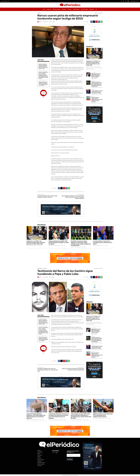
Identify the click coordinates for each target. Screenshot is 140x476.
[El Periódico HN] (70, 5)
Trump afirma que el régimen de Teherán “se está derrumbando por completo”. (43, 83)
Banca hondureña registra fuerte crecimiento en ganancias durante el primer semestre (97, 99)
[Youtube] (128, 1)
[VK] (99, 22)
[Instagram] (123, 1)
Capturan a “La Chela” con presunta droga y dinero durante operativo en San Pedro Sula (93, 63)
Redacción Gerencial (93, 59)
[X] (126, 1)
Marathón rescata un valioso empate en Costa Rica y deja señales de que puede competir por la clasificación (96, 84)
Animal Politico (93, 72)
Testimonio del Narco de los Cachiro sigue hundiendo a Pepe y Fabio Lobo (47, 196)
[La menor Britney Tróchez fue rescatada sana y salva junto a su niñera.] (88, 91)
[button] (96, 9)
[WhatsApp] (101, 22)
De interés (87, 59)
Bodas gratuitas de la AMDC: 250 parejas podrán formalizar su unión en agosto (96, 75)
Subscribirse (70, 459)
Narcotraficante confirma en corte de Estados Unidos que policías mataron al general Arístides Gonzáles (73, 197)
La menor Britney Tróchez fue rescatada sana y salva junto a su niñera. (97, 91)
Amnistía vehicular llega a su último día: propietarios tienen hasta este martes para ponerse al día (43, 66)
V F (41, 21)
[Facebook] (121, 1)
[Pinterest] (96, 22)
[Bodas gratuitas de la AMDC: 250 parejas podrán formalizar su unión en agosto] (88, 74)
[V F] (38, 22)
